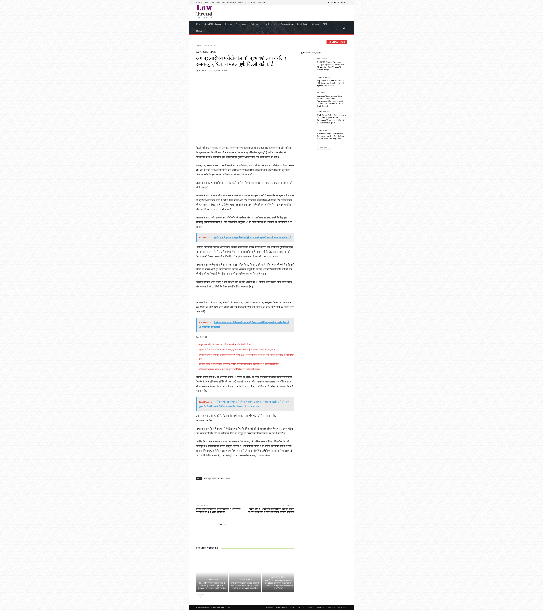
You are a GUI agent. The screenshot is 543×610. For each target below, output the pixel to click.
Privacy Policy (281, 607)
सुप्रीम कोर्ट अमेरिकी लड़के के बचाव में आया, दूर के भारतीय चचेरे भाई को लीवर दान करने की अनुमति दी (237, 350)
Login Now (331, 607)
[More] (231, 79)
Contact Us (320, 607)
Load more (323, 147)
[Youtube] (345, 2)
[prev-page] (198, 596)
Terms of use (294, 607)
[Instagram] (331, 2)
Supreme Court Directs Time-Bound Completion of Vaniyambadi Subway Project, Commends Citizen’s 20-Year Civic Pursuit (330, 101)
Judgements (322, 59)
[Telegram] (335, 2)
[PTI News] (207, 529)
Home (198, 45)
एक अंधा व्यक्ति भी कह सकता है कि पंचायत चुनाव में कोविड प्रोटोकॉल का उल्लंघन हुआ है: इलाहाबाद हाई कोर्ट (239, 364)
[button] (343, 27)
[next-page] (202, 596)
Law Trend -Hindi (209, 45)
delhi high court (210, 479)
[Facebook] (328, 2)
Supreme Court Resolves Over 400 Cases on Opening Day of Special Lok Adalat (330, 83)
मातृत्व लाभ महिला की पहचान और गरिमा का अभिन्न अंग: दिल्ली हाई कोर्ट (225, 344)
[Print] (218, 79)
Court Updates (323, 77)
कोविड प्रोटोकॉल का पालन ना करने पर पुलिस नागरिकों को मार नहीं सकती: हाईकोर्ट (229, 369)
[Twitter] (338, 2)
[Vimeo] (342, 2)
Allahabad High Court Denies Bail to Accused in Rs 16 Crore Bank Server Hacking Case (330, 136)
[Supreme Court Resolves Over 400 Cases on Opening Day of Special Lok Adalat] (308, 82)
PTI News (202, 71)
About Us (269, 607)
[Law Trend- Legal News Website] (216, 11)
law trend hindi (224, 479)
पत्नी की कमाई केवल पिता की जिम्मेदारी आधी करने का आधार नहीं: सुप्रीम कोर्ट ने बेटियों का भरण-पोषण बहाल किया (245, 585)
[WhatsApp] (205, 79)
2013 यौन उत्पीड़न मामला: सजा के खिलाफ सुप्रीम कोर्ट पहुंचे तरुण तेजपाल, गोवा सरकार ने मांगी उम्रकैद (212, 585)
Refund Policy (307, 607)
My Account (342, 607)
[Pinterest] (225, 79)
